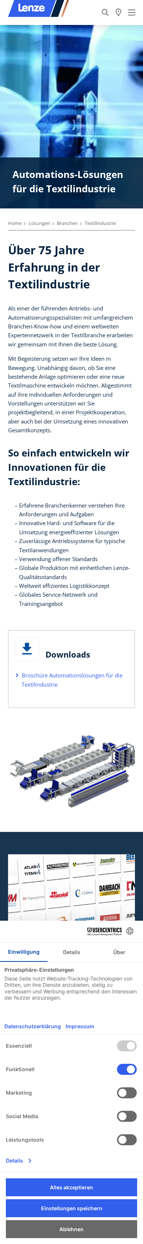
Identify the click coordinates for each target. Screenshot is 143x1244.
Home (15, 223)
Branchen (67, 223)
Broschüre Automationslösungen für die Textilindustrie (72, 680)
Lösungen (39, 223)
